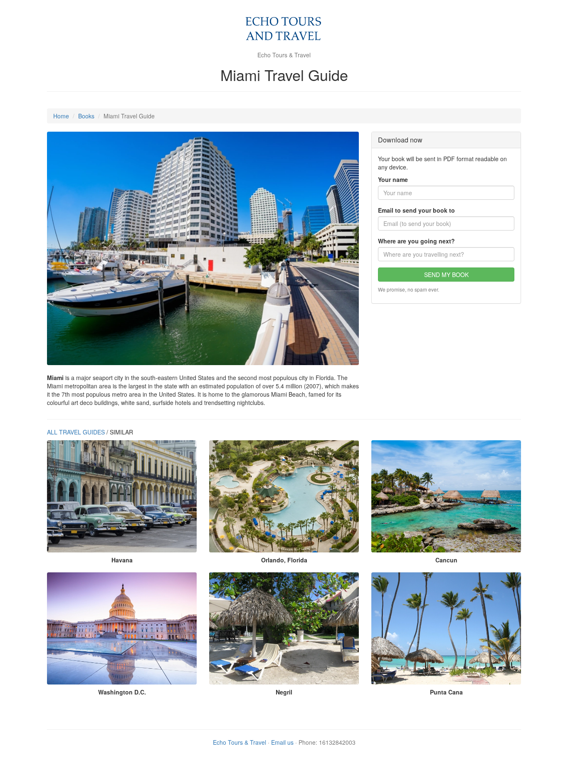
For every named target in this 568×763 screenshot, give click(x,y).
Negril (284, 692)
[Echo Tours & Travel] (284, 29)
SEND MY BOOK (446, 274)
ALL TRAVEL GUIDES (76, 432)
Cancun (446, 560)
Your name (393, 179)
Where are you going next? (416, 241)
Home (61, 116)
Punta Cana (446, 692)
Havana (122, 560)
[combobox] (446, 254)
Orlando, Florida (284, 560)
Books (86, 116)
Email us (282, 742)
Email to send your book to (416, 210)
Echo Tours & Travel (239, 742)
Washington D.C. (122, 692)
